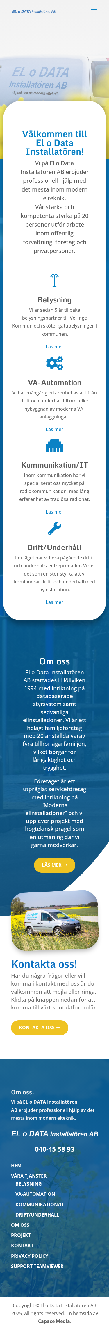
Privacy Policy (29, 1256)
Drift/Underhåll (37, 1215)
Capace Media (54, 1321)
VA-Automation (35, 1194)
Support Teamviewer (37, 1266)
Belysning (28, 1184)
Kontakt (22, 1245)
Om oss (20, 1225)
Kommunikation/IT (39, 1204)
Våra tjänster (29, 1176)
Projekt (21, 1235)
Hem (16, 1165)
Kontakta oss (37, 1027)
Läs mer (54, 346)
